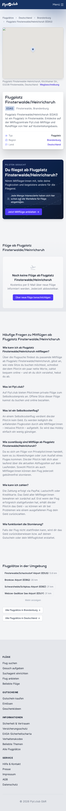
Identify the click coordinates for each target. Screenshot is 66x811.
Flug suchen (10, 663)
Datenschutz (10, 784)
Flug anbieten (11, 678)
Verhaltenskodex (13, 738)
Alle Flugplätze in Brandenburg (22, 610)
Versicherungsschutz (15, 728)
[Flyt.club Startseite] (10, 4)
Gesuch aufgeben (13, 668)
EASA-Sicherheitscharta (17, 733)
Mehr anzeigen (33, 600)
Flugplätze (8, 17)
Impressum (9, 774)
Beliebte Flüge (11, 683)
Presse (7, 769)
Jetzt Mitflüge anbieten (23, 211)
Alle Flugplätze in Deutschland (22, 618)
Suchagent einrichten (15, 673)
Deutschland (25, 17)
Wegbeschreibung (49, 84)
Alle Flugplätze (12, 749)
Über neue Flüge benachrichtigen (33, 297)
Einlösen (8, 703)
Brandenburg (44, 17)
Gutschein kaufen (13, 698)
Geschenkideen (12, 708)
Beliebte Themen (13, 744)
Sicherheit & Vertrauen (16, 723)
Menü (59, 5)
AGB (5, 779)
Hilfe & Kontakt (12, 764)
